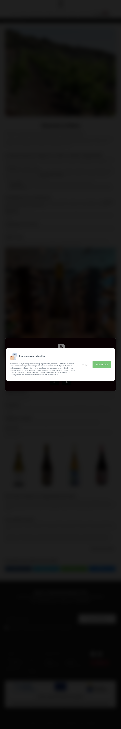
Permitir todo (102, 364)
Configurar (85, 364)
